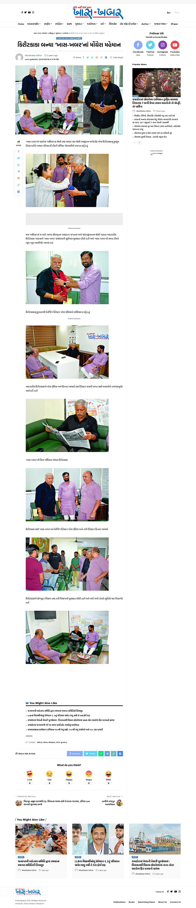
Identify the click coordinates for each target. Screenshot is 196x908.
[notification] (159, 12)
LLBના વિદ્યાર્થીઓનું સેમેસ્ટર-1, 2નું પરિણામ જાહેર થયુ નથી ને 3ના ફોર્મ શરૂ (59, 715)
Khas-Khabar (49, 742)
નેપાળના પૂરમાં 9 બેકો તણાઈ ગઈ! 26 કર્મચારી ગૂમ (153, 133)
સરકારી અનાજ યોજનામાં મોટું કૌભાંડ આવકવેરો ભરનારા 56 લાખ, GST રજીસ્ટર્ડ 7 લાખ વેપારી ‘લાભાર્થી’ (155, 121)
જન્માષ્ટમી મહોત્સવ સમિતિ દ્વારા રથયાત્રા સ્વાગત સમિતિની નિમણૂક (55, 710)
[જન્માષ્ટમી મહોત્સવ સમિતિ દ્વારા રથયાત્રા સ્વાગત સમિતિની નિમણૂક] (41, 839)
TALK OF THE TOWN (65, 38)
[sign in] (17, 12)
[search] (163, 12)
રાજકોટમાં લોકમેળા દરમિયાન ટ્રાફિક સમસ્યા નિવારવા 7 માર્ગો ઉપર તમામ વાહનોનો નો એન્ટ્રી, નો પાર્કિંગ (156, 103)
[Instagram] (33, 12)
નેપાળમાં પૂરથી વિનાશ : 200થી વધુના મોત (150, 136)
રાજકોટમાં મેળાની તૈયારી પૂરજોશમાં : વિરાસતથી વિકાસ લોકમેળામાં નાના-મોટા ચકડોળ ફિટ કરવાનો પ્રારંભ (71, 720)
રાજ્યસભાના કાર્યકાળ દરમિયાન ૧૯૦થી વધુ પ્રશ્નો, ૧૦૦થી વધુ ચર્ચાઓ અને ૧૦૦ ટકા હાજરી (65, 729)
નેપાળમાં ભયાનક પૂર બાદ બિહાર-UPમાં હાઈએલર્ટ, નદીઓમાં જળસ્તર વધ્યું (156, 128)
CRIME (135, 96)
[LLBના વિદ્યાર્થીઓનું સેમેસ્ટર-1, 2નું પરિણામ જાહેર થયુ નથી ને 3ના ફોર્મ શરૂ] (98, 839)
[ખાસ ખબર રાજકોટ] (98, 12)
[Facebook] (22, 12)
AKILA (39, 742)
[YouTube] (29, 12)
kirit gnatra (61, 742)
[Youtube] (175, 49)
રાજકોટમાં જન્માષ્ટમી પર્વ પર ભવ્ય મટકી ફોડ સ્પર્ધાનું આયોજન (53, 725)
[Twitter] (25, 12)
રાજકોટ (78, 38)
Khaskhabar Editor (33, 55)
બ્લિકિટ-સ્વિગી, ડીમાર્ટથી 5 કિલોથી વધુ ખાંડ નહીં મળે (154, 115)
